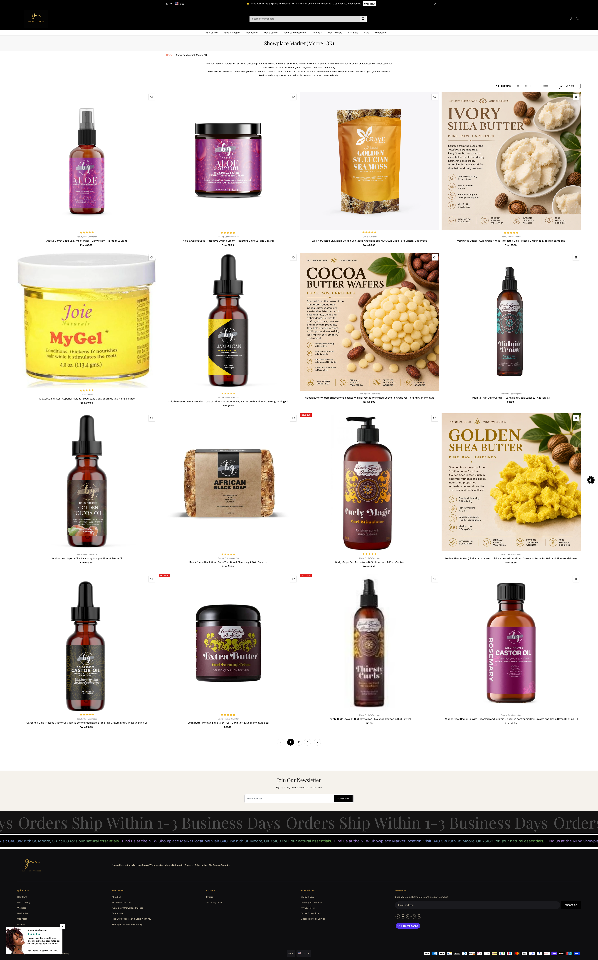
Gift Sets (353, 32)
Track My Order (214, 902)
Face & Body (231, 32)
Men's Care (270, 32)
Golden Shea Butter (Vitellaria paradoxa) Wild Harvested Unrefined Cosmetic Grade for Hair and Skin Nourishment (511, 558)
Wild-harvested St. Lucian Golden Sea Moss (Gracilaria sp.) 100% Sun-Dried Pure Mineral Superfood (369, 240)
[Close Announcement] (435, 4)
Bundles (21, 924)
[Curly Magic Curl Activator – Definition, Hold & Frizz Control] (369, 482)
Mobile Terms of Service (313, 919)
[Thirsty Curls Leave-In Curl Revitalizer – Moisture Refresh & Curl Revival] (369, 643)
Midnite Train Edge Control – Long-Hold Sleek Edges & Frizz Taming (511, 397)
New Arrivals (335, 32)
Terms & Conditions (311, 913)
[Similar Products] (151, 96)
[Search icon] (363, 19)
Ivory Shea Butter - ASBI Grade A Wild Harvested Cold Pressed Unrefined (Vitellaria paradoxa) (511, 240)
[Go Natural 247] (36, 18)
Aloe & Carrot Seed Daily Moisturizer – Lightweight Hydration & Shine (86, 240)
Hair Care (210, 32)
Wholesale (380, 32)
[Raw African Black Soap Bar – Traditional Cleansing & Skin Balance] (228, 482)
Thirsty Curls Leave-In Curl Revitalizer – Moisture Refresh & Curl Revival (369, 718)
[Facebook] (397, 916)
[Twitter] (403, 916)
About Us (116, 897)
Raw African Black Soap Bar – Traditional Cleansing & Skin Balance (228, 562)
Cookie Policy (307, 897)
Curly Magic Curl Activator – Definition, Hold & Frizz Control (369, 562)
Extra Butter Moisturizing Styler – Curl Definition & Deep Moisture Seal (228, 722)
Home (169, 55)
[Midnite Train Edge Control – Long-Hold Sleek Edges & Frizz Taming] (511, 322)
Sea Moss (22, 919)
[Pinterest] (419, 916)
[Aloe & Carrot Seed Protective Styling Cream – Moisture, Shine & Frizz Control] (228, 161)
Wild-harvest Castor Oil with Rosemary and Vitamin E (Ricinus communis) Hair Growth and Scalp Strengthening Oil (511, 718)
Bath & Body (23, 902)
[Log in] (571, 19)
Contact (21, 935)
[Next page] (317, 742)
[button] (19, 19)
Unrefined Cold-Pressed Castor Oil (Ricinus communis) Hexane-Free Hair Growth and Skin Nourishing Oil (87, 722)
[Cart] (578, 19)
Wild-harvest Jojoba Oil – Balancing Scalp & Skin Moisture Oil (87, 558)
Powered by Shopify (59, 953)
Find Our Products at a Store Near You (131, 919)
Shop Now (369, 3)
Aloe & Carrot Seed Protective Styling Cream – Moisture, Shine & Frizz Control (228, 240)
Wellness (251, 32)
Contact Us (117, 913)
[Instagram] (413, 916)
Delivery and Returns (311, 902)
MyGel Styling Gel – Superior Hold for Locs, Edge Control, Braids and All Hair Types (87, 398)
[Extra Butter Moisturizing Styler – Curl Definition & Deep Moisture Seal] (228, 643)
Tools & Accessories (295, 32)
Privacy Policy (308, 908)
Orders (209, 897)
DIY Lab (316, 32)
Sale (366, 32)
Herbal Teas (23, 913)
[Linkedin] (408, 916)
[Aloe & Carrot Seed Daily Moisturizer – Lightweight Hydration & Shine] (87, 161)
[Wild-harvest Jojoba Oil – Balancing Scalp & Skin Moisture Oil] (87, 482)
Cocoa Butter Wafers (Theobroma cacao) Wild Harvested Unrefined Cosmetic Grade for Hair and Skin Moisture (369, 397)
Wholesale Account (121, 902)
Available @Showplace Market (127, 908)
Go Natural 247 (42, 953)
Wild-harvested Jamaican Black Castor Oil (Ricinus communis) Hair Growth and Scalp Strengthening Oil (228, 401)
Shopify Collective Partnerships (128, 924)
